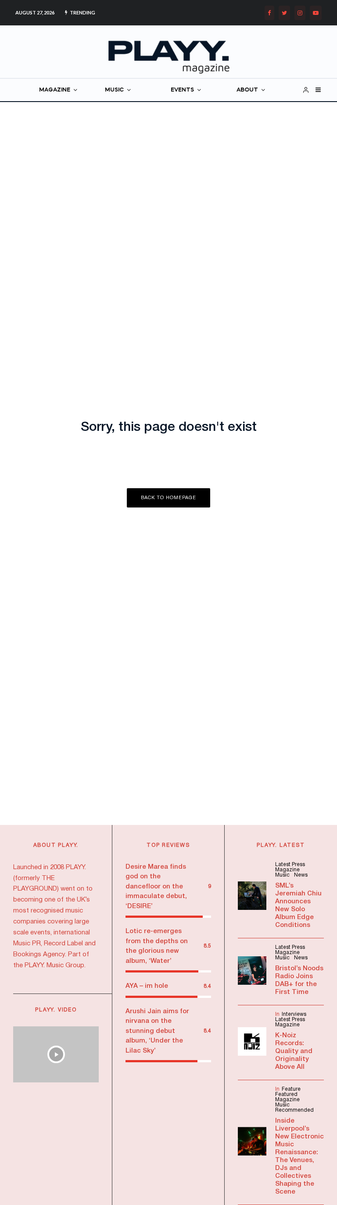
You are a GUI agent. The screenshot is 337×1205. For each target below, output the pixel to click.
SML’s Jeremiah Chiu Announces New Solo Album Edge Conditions (298, 905)
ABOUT (247, 90)
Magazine (287, 869)
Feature (291, 1089)
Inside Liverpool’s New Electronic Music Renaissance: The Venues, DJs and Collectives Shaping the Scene (299, 1156)
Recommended (294, 1110)
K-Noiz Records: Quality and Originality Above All (293, 1051)
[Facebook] (269, 13)
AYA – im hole (146, 986)
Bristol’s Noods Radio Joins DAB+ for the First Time (299, 980)
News (301, 875)
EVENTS (182, 90)
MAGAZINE (54, 90)
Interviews (294, 1014)
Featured (286, 1094)
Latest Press (290, 864)
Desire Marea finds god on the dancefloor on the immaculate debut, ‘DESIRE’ (156, 886)
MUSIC (114, 90)
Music (282, 875)
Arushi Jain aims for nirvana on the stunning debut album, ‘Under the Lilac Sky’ (157, 1031)
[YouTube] (316, 13)
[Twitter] (284, 13)
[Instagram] (299, 13)
